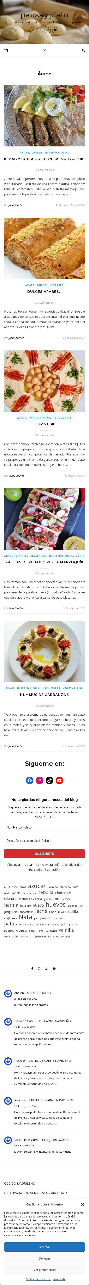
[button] (83, 1204)
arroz (22, 887)
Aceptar (44, 1247)
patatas (12, 923)
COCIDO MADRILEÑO (19, 1183)
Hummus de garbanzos (44, 695)
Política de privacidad (38, 1279)
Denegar (44, 1258)
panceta (46, 918)
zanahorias (42, 936)
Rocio (18, 1060)
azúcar (37, 885)
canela (16, 893)
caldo (7, 893)
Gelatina (66, 898)
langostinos (26, 912)
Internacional (57, 152)
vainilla (66, 929)
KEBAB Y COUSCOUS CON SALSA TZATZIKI (44, 159)
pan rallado (60, 918)
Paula (18, 1021)
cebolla (45, 892)
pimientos (28, 924)
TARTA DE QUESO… (39, 993)
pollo (64, 924)
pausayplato (44, 15)
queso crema (36, 930)
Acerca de (59, 1279)
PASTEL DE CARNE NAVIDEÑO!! (49, 1021)
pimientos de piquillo (47, 924)
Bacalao (53, 887)
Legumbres (63, 418)
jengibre (10, 911)
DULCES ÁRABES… (44, 292)
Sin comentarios (44, 170)
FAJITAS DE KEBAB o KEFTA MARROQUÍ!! (44, 562)
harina (11, 904)
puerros (9, 930)
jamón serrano (75, 905)
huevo (38, 905)
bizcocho (65, 887)
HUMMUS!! (44, 424)
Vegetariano (73, 688)
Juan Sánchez (16, 205)
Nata (25, 917)
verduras (11, 936)
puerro (73, 924)
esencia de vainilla (30, 899)
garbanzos (52, 898)
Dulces (42, 285)
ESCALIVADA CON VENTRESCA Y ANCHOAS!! (35, 1193)
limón (52, 912)
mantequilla (68, 911)
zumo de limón (61, 936)
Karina (18, 1100)
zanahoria (25, 936)
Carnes (37, 152)
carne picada (29, 893)
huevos (56, 904)
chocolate (63, 892)
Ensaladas (38, 556)
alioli (15, 887)
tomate (51, 930)
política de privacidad (68, 864)
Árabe (24, 152)
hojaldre (25, 905)
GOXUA (63, 1140)
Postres (57, 285)
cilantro (10, 898)
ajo (7, 886)
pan (36, 918)
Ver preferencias (45, 1270)
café (76, 887)
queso (21, 930)
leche (41, 911)
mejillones (10, 918)
